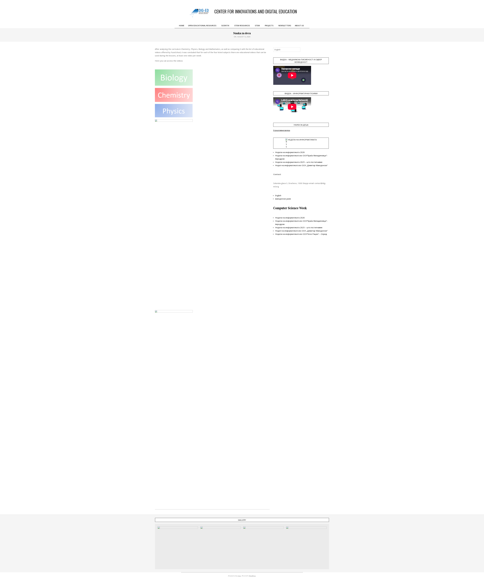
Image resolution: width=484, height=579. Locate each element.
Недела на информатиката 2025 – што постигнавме (298, 162)
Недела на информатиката (302, 139)
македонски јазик (283, 198)
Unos (239, 576)
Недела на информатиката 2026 (290, 152)
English (278, 195)
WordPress (252, 576)
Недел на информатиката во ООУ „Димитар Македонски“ (301, 165)
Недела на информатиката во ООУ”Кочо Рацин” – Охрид (301, 234)
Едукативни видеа (281, 130)
